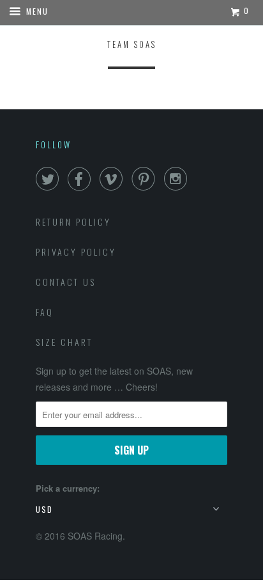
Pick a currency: (68, 488)
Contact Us (66, 281)
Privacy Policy (76, 251)
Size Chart (64, 341)
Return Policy (73, 221)
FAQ (45, 311)
